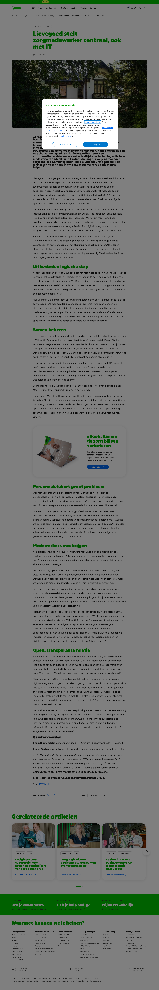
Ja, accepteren (95, 144)
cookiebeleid (107, 127)
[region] (80, 124)
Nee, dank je (65, 144)
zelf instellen (66, 136)
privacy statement (57, 130)
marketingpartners (93, 122)
